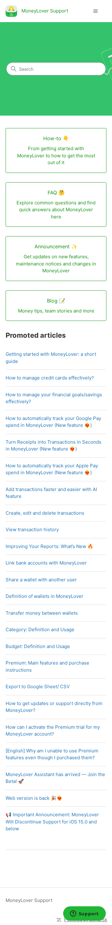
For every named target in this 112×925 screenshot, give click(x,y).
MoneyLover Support (29, 900)
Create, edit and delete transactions (45, 513)
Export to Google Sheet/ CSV (38, 686)
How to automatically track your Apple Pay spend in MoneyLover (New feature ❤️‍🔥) (52, 469)
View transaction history (32, 529)
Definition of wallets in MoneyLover (44, 596)
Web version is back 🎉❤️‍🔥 (34, 798)
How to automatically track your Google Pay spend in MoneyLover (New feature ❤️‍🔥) (53, 421)
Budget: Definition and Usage (38, 646)
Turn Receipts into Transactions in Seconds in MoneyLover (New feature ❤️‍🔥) (53, 445)
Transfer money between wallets (42, 613)
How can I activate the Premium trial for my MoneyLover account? (53, 730)
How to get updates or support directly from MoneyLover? (54, 706)
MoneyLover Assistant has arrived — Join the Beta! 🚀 (55, 777)
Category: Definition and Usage (40, 629)
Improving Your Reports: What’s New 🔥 (49, 546)
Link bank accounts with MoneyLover (46, 563)
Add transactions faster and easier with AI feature (51, 492)
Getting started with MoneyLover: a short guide (51, 357)
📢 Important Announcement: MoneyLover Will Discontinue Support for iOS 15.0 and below (52, 822)
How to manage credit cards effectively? (50, 378)
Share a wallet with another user (41, 580)
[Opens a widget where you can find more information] (84, 914)
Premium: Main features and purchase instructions (47, 666)
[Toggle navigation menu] (95, 11)
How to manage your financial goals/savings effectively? (54, 398)
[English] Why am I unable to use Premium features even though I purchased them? (52, 754)
